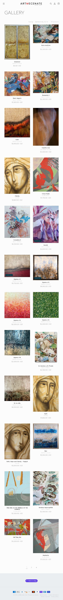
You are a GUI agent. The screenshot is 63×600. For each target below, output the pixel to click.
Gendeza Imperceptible (46, 507)
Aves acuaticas (45, 45)
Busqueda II (45, 95)
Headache (46, 555)
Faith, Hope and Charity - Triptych (17, 461)
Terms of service (45, 596)
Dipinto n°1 (17, 279)
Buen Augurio (17, 98)
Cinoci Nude (46, 194)
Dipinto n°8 (17, 357)
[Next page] (36, 567)
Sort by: (31, 22)
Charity (17, 196)
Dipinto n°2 (45, 282)
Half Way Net (17, 537)
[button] (4, 4)
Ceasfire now (46, 148)
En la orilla (17, 403)
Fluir (46, 451)
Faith (45, 414)
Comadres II (17, 240)
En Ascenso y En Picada (45, 366)
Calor (17, 139)
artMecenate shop (23, 595)
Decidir (46, 245)
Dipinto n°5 (17, 320)
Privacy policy (55, 596)
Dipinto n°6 (45, 320)
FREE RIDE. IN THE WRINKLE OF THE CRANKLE (17, 508)
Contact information (53, 595)
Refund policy (43, 595)
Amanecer (17, 62)
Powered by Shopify (33, 595)
